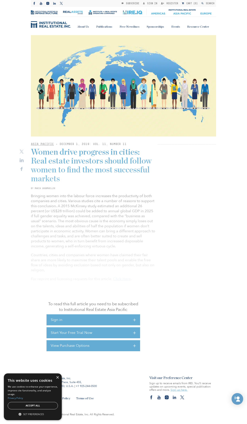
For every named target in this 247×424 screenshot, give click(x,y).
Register (171, 3)
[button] (237, 399)
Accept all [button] (33, 405)
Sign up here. (179, 390)
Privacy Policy (15, 398)
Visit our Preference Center (171, 378)
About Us (83, 26)
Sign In (151, 3)
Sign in (56, 319)
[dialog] (33, 396)
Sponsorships (155, 26)
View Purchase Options (70, 345)
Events (175, 26)
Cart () (191, 3)
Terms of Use (85, 398)
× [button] (57, 377)
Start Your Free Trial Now (71, 332)
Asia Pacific (42, 144)
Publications (104, 26)
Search (209, 3)
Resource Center (198, 26)
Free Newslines (130, 26)
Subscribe (131, 3)
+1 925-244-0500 (86, 386)
